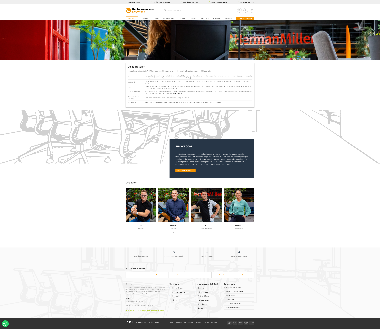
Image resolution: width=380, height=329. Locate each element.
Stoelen (182, 18)
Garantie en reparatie (233, 303)
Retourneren (230, 299)
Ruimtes (204, 18)
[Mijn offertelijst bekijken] (239, 10)
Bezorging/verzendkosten (234, 291)
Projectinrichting (203, 296)
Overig (227, 18)
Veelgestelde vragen (233, 307)
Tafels (155, 18)
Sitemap (171, 322)
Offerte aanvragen (245, 18)
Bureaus (145, 18)
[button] (245, 10)
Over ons (201, 288)
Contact (200, 308)
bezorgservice (177, 93)
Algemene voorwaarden (234, 287)
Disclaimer (199, 322)
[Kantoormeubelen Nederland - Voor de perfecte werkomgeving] (140, 10)
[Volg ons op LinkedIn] (173, 232)
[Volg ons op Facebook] (127, 322)
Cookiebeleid (178, 322)
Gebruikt (131, 18)
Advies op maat (203, 292)
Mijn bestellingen (177, 288)
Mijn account (176, 296)
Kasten (193, 18)
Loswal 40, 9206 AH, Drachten (134, 301)
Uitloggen (175, 300)
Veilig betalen (230, 295)
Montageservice (203, 300)
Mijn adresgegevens (178, 292)
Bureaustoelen (168, 18)
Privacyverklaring (189, 322)
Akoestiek (216, 18)
